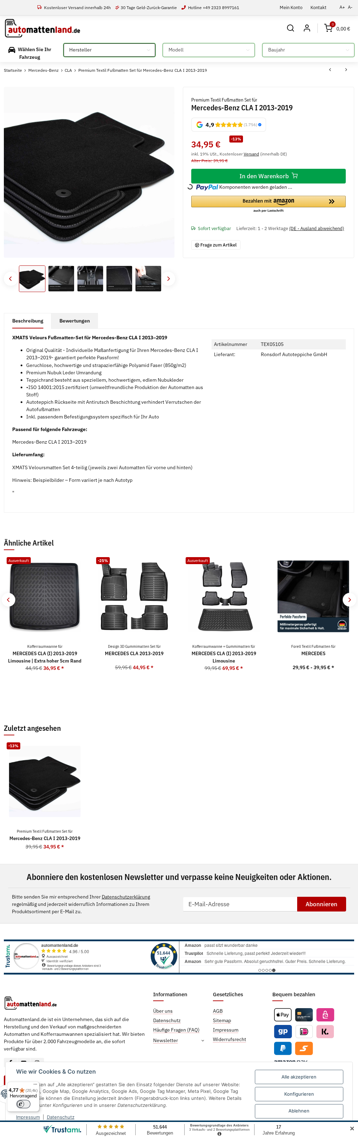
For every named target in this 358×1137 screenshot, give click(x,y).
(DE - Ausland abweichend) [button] (316, 228)
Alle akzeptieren (298, 1077)
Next (168, 278)
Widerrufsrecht (229, 1039)
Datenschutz (60, 1117)
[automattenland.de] (42, 28)
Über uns (163, 1011)
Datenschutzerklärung (126, 897)
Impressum (28, 1117)
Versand (251, 154)
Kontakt (318, 7)
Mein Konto (291, 7)
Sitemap (222, 1020)
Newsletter (165, 1040)
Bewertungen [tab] (74, 321)
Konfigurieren (299, 1094)
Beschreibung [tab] (27, 321)
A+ (342, 7)
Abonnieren (321, 904)
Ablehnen (298, 1111)
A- (350, 7)
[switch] (23, 1104)
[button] (290, 28)
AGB (218, 1011)
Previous (10, 278)
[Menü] (35, 1086)
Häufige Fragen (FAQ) (176, 1030)
